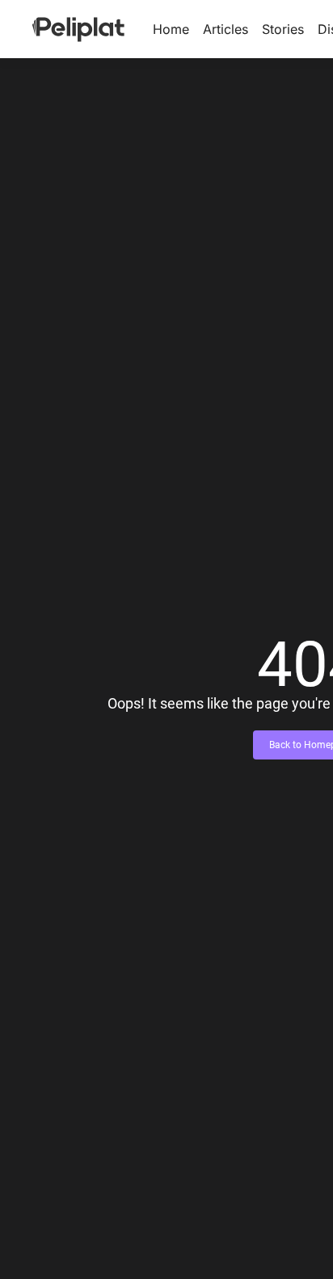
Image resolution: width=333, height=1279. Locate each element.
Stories (283, 29)
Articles (225, 29)
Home (171, 29)
